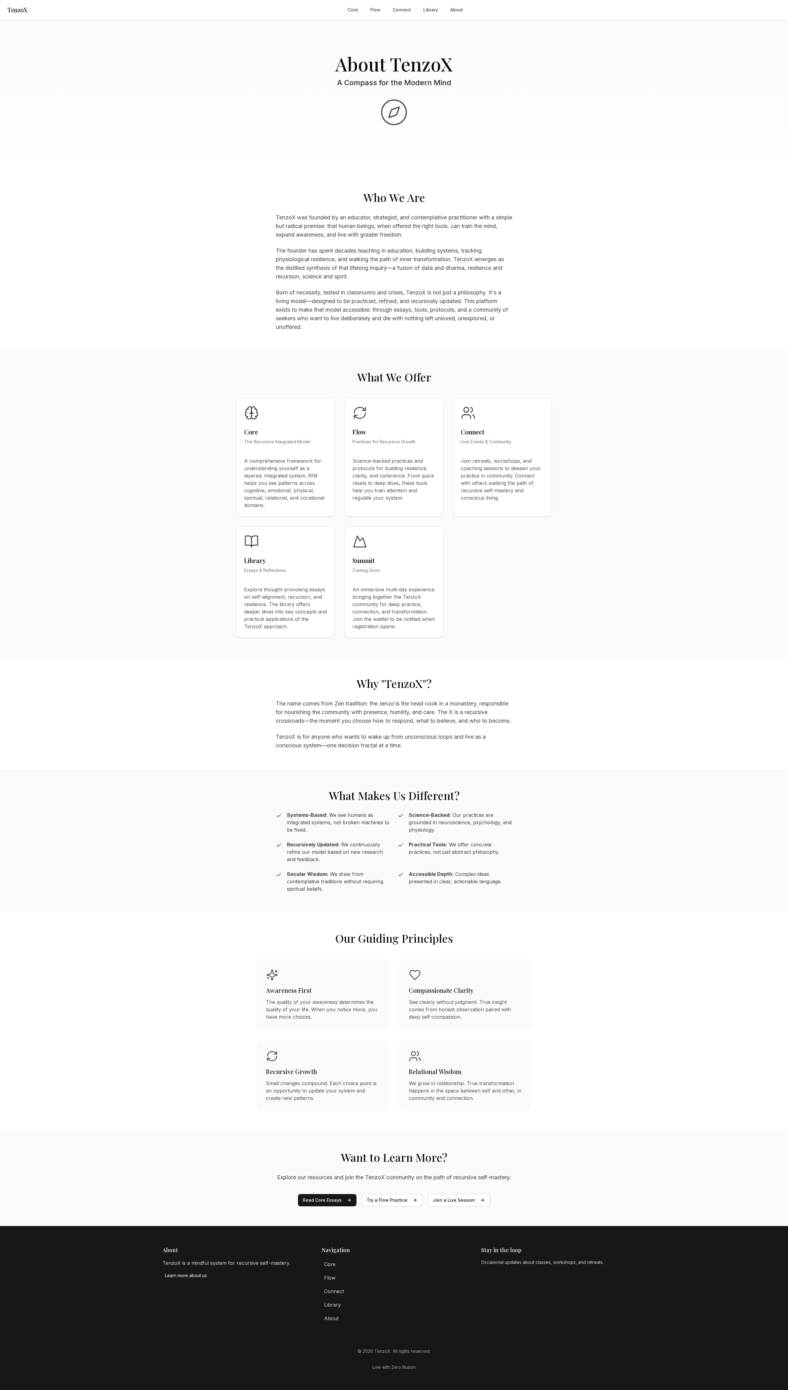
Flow (375, 9)
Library (430, 9)
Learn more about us (186, 1275)
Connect (402, 9)
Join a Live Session (454, 1200)
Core (353, 9)
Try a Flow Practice (387, 1200)
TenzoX (17, 10)
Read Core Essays (322, 1200)
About (456, 9)
